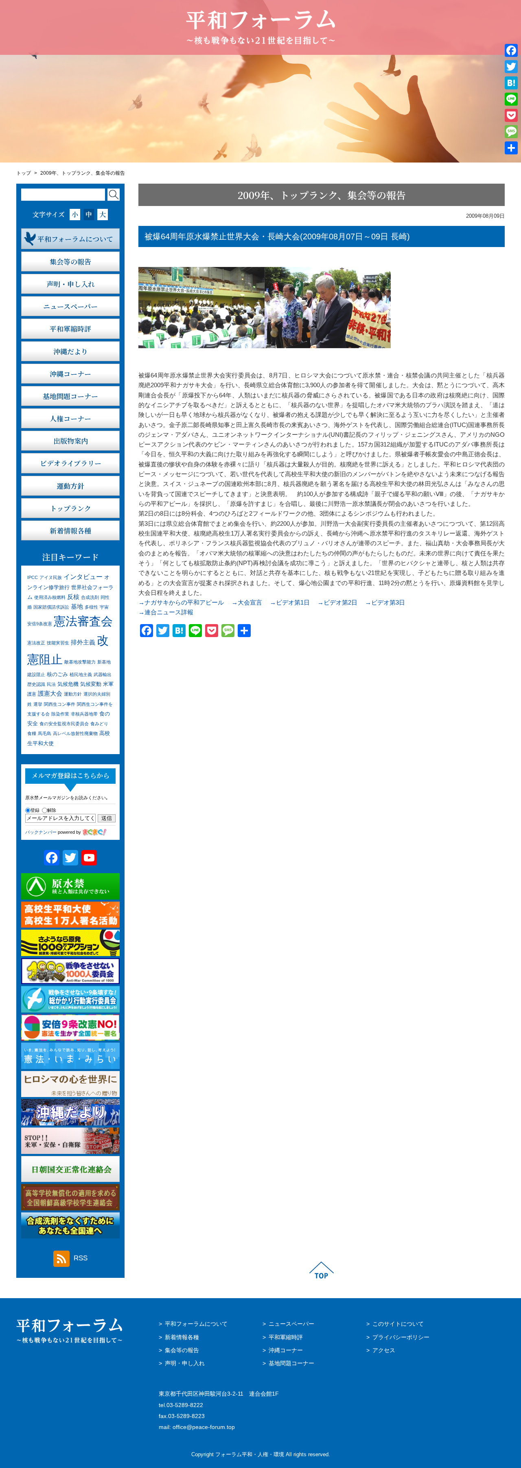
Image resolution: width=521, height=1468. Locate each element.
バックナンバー (41, 832)
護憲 (31, 694)
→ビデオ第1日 (290, 602)
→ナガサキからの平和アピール (181, 602)
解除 (51, 810)
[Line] (511, 99)
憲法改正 (36, 642)
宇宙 (104, 607)
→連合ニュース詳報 (165, 612)
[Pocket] (511, 115)
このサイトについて (398, 1324)
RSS (81, 1258)
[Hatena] (511, 83)
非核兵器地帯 (84, 713)
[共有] (511, 148)
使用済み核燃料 (50, 597)
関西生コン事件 (59, 704)
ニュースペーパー (291, 1324)
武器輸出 (103, 674)
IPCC (32, 577)
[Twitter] (511, 67)
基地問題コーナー (291, 1363)
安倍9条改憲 (39, 623)
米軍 (108, 684)
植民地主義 (81, 674)
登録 (35, 810)
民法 (51, 684)
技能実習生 (58, 642)
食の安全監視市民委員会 (64, 723)
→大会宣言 (247, 602)
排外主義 (83, 642)
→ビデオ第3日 (385, 602)
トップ (23, 173)
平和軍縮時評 (286, 1337)
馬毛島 (44, 733)
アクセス (383, 1350)
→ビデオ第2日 (337, 602)
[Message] (511, 132)
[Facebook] (511, 50)
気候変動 (90, 684)
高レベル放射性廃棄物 (75, 733)
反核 (73, 597)
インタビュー (83, 576)
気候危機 (68, 684)
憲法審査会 (83, 621)
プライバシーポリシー (400, 1337)
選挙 (37, 704)
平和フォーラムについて (196, 1324)
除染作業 (60, 713)
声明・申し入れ (185, 1363)
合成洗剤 (90, 597)
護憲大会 (50, 693)
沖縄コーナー (286, 1350)
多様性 (91, 607)
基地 (77, 606)
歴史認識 (36, 684)
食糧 (31, 733)
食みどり (99, 723)
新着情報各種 (182, 1337)
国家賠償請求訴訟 (51, 607)
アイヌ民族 (50, 577)
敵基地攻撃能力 (80, 661)
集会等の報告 (182, 1350)
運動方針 (73, 694)
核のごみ (57, 674)
